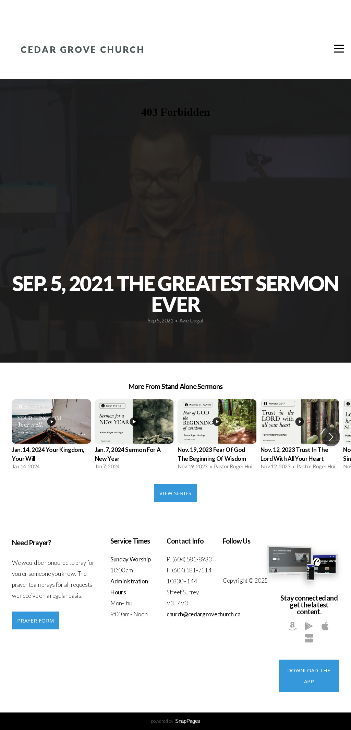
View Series (175, 493)
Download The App (309, 676)
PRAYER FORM (35, 620)
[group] (51, 436)
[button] (331, 436)
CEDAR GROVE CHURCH (83, 49)
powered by (175, 721)
